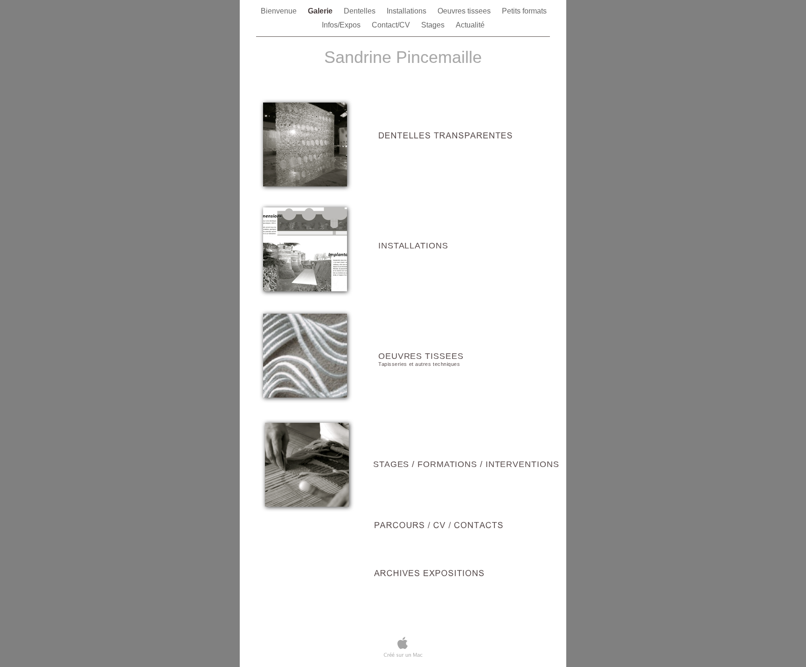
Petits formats (524, 11)
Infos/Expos (342, 25)
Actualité (470, 25)
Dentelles (360, 11)
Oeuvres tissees (465, 11)
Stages (433, 25)
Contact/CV (392, 25)
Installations (407, 11)
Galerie (321, 11)
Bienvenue (280, 11)
